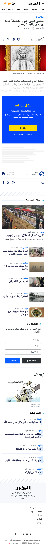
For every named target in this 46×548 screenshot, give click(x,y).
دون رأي (33, 351)
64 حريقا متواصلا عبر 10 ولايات (16, 268)
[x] (8, 39)
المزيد (43, 377)
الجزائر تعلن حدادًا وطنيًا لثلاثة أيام (23, 460)
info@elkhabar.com (34, 540)
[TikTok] (23, 534)
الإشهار (40, 515)
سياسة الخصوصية (36, 508)
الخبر (42, 38)
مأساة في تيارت (33, 472)
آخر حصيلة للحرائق (18, 281)
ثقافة (39, 419)
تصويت (13, 360)
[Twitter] (20, 534)
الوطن (42, 9)
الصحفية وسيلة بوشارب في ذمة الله (22, 422)
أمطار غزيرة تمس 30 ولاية (15, 296)
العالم (18, 9)
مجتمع (10, 9)
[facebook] (13, 39)
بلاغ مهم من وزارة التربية (28, 449)
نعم (34, 339)
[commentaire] (18, 39)
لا (35, 345)
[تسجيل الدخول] (13, 3)
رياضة (26, 9)
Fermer (43, 3)
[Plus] (3, 39)
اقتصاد (34, 9)
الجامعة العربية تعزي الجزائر (17, 313)
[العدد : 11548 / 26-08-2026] (23, 391)
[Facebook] (30, 534)
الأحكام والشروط (36, 512)
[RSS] (16, 534)
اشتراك (23, 128)
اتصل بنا (39, 519)
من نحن (39, 523)
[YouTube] (27, 534)
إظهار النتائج (31, 360)
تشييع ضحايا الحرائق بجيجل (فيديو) (25, 235)
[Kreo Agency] (9, 543)
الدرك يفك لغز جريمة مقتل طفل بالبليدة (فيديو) (15, 252)
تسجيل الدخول (18, 134)
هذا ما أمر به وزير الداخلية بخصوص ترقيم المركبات (22, 435)
